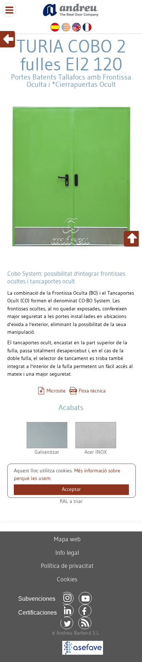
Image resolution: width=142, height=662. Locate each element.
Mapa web (67, 539)
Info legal (67, 552)
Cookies (67, 579)
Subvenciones (36, 599)
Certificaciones (37, 612)
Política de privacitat (67, 565)
